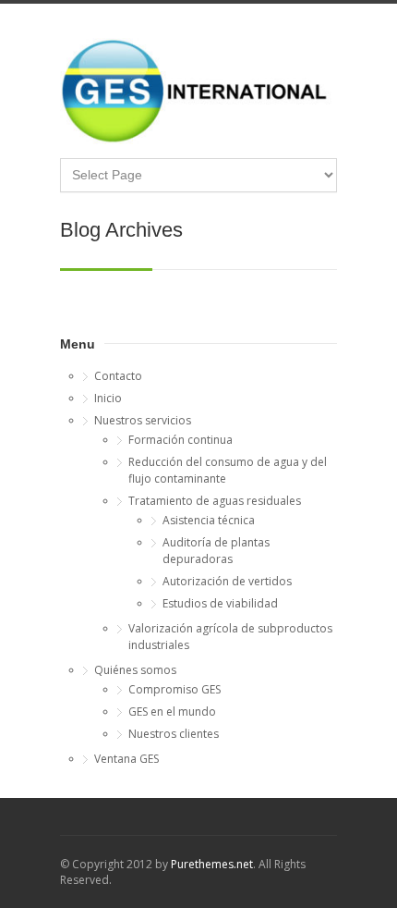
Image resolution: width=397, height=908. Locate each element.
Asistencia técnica (208, 520)
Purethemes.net (212, 864)
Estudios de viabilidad (220, 603)
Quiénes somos (135, 670)
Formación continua (180, 440)
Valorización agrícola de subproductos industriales (230, 636)
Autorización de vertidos (227, 581)
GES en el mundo (172, 711)
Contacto (118, 376)
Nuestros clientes (173, 734)
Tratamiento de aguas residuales (214, 501)
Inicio (108, 398)
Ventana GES (126, 759)
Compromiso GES (174, 689)
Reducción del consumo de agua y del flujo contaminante (227, 470)
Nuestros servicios (142, 420)
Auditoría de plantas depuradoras (216, 550)
